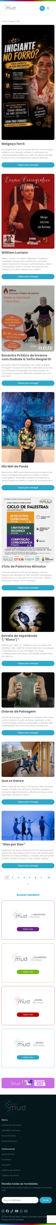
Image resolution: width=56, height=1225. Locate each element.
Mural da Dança (9, 1136)
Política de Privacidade (13, 1219)
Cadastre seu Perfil (10, 1175)
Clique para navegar (28, 164)
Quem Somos (8, 1154)
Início (4, 21)
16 (49, 877)
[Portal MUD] (20, 8)
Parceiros (6, 1165)
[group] (28, 1083)
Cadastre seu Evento (11, 1170)
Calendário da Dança (11, 1130)
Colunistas (6, 1159)
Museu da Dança (9, 1141)
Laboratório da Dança (11, 1125)
